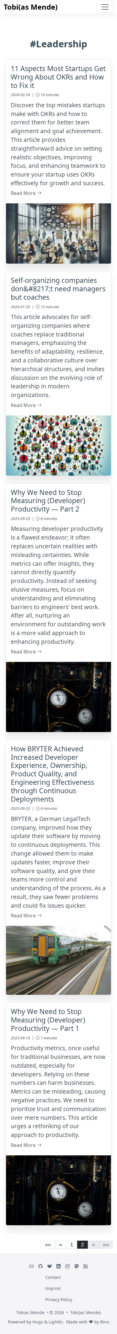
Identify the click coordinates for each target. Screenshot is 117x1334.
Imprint (53, 1288)
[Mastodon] (76, 1266)
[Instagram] (67, 1266)
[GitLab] (49, 1266)
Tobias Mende (30, 1312)
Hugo (37, 1322)
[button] (48, 1245)
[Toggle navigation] (105, 7)
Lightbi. (56, 1322)
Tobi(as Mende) (31, 7)
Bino (104, 1322)
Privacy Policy (58, 1299)
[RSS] (85, 1266)
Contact (53, 1277)
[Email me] (31, 1266)
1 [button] (71, 1245)
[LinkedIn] (58, 1266)
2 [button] (82, 1245)
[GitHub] (40, 1266)
